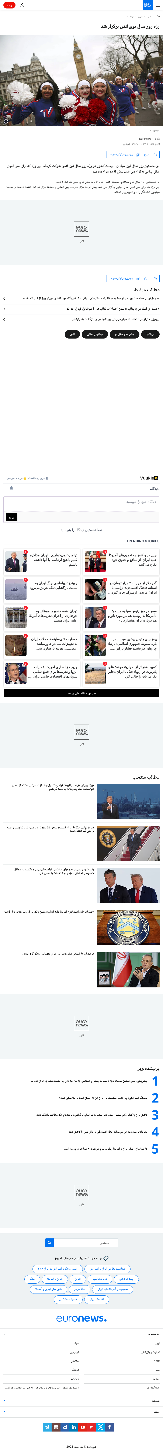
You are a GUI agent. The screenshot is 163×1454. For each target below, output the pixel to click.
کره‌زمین (74, 1352)
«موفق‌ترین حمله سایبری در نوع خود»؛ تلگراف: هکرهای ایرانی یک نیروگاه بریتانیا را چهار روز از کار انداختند (91, 299)
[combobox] (81, 1242)
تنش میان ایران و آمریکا (48, 1289)
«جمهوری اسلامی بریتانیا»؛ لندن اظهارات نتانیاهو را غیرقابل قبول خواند (113, 309)
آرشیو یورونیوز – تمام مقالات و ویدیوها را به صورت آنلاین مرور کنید (42, 1387)
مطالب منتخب (146, 777)
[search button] (49, 1242)
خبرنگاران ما (153, 1387)
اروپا (157, 1343)
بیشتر (156, 1412)
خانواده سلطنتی (68, 1299)
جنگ (32, 1279)
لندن (72, 334)
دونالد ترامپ (100, 1279)
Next (156, 1361)
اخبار (150, 17)
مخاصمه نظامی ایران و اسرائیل (107, 1268)
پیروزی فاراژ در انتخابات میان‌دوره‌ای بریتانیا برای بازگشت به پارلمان (116, 319)
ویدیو (156, 1379)
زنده (9, 5)
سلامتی (75, 1361)
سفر (158, 1370)
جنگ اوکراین (126, 1279)
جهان (140, 17)
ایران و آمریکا (55, 1279)
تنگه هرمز (79, 1289)
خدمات (156, 1401)
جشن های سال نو (124, 334)
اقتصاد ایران (97, 1299)
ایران (78, 1279)
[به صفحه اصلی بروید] (148, 5)
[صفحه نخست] (158, 17)
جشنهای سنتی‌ (95, 334)
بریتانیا (130, 17)
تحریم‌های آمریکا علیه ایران (112, 1289)
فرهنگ (75, 1370)
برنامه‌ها (74, 1379)
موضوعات (154, 1334)
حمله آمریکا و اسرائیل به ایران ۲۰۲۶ (57, 1268)
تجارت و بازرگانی (150, 1352)
